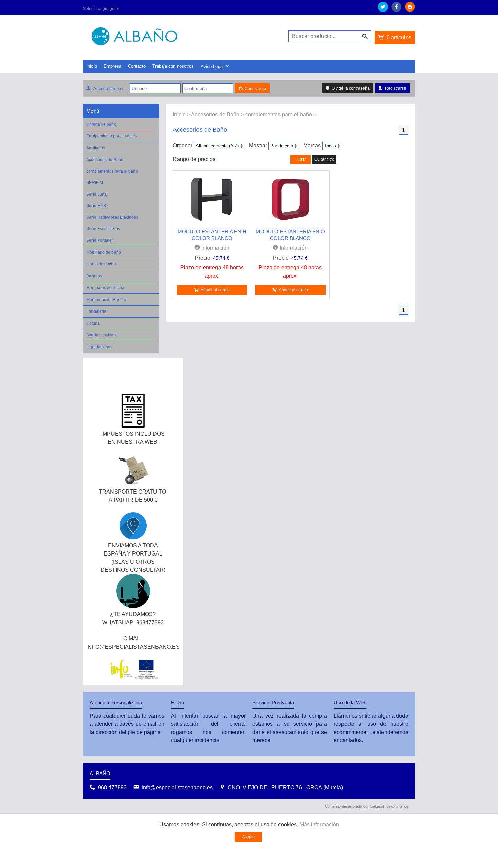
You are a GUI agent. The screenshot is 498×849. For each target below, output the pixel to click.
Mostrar (258, 145)
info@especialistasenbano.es (177, 787)
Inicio (91, 66)
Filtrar (300, 159)
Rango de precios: (195, 159)
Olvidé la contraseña (351, 88)
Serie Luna (96, 194)
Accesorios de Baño (104, 159)
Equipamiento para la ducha (112, 136)
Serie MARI (96, 205)
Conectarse (255, 88)
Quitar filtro (324, 159)
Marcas (312, 145)
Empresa (112, 66)
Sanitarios (95, 148)
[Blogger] (410, 10)
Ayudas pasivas (101, 335)
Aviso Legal (212, 66)
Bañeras (94, 276)
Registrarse (395, 88)
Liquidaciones (99, 347)
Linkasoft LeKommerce (389, 806)
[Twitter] (383, 10)
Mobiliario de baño (103, 252)
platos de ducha (101, 264)
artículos (399, 37)
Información (214, 248)
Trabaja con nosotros (173, 66)
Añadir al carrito (215, 290)
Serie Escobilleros (103, 228)
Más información (319, 824)
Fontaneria (96, 311)
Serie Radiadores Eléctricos (112, 217)
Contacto (137, 66)
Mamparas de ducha (105, 287)
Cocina (93, 323)
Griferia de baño (101, 124)
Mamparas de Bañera (106, 299)
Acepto (248, 836)
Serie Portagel (99, 240)
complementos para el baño (112, 171)
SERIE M (94, 182)
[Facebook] (396, 10)
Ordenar (182, 145)
